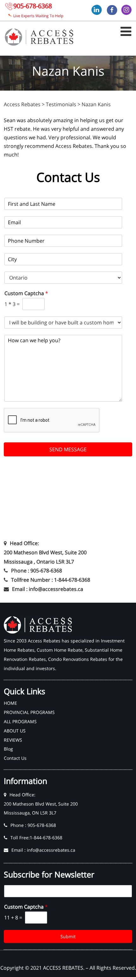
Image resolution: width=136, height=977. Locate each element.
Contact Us (15, 758)
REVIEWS (13, 740)
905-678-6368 (32, 6)
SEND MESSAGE (68, 449)
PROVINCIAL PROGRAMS (29, 712)
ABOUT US (15, 731)
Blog (8, 749)
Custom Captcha (26, 293)
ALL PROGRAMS (20, 721)
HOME (10, 703)
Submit (68, 936)
